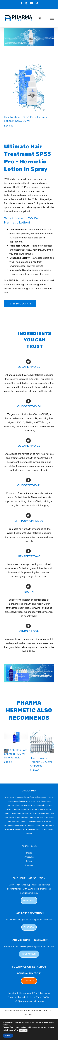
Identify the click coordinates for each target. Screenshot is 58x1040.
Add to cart (30, 86)
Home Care (35, 997)
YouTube (38, 993)
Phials (29, 853)
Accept (7, 1035)
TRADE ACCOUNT (29, 954)
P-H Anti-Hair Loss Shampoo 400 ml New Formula (15, 753)
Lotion (29, 861)
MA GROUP (48, 946)
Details (16, 90)
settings (23, 1030)
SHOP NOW (29, 927)
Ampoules (29, 857)
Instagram (25, 993)
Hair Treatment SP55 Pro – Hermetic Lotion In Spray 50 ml (26, 119)
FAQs (46, 997)
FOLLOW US (29, 981)
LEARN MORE (29, 900)
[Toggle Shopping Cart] (40, 18)
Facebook (13, 993)
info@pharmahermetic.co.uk (29, 1001)
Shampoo (29, 865)
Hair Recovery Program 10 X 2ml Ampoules (41, 761)
